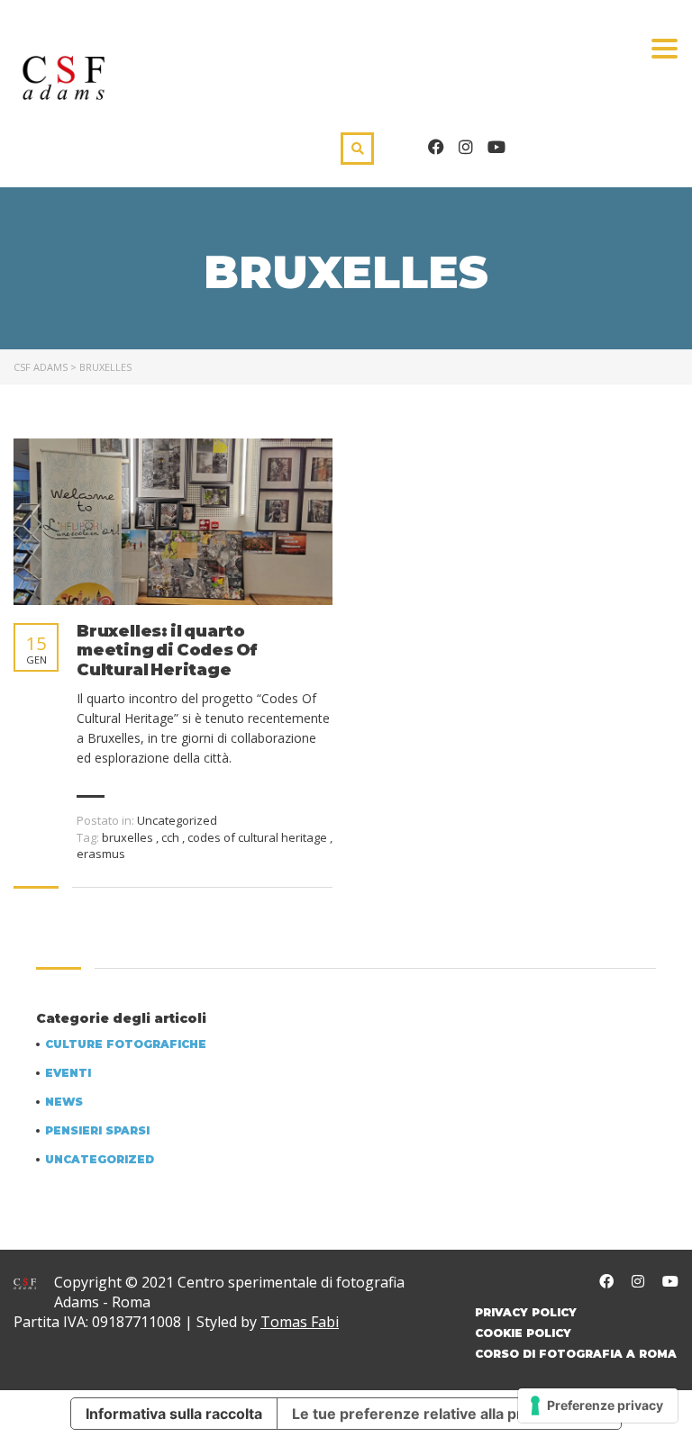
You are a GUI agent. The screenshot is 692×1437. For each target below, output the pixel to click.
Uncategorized (99, 1159)
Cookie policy (523, 1333)
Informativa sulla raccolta (174, 1414)
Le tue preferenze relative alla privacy (425, 1414)
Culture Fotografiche (125, 1044)
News (64, 1102)
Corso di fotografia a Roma (576, 1353)
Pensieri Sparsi (97, 1130)
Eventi (68, 1073)
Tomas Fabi (299, 1322)
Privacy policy (526, 1312)
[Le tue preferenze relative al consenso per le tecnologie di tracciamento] (598, 1405)
